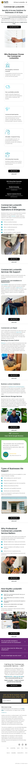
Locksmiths (7, 287)
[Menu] (26, 2)
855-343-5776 (14, 171)
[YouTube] (22, 744)
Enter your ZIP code (18, 676)
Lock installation (4, 284)
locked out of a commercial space (16, 386)
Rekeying (3, 343)
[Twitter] (19, 744)
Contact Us (3, 712)
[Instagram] (26, 744)
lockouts (13, 216)
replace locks (19, 287)
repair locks (18, 332)
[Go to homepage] (4, 2)
